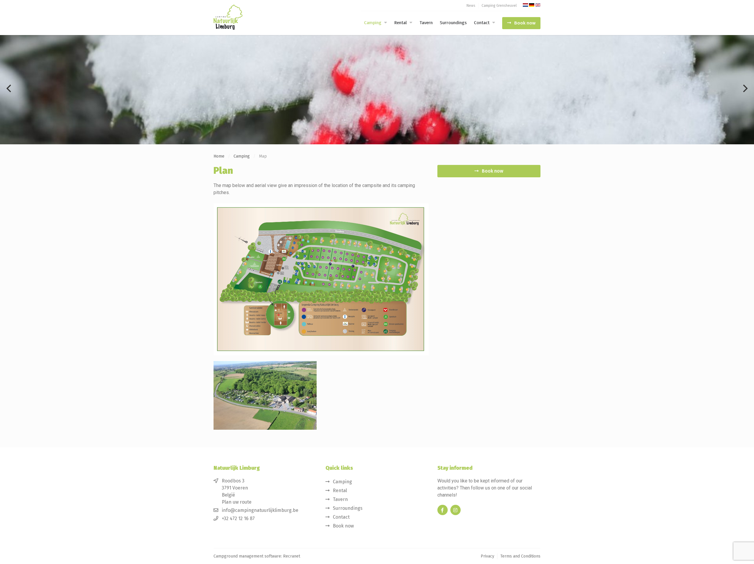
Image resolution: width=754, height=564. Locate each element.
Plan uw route (237, 502)
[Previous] (9, 88)
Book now (524, 23)
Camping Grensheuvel (499, 6)
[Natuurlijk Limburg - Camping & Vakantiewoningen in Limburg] (243, 17)
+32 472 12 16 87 (238, 518)
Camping (372, 22)
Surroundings (453, 22)
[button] (385, 22)
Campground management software (247, 556)
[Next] (744, 88)
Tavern (426, 22)
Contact (482, 22)
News (471, 6)
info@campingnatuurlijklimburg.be (260, 510)
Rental (400, 22)
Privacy (487, 556)
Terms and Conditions (520, 556)
